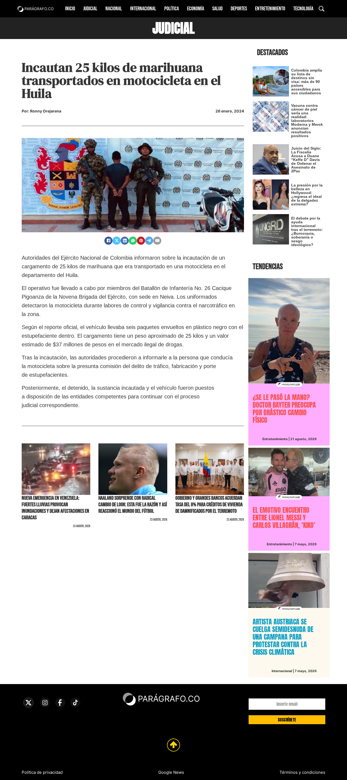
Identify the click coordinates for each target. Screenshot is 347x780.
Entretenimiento (270, 8)
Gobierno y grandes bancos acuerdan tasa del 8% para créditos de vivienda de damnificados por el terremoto (209, 504)
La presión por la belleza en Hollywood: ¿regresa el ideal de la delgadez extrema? (307, 194)
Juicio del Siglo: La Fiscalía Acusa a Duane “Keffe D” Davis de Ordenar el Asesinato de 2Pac (306, 159)
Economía (195, 8)
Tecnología (303, 8)
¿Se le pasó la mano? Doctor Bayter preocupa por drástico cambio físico (284, 408)
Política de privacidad (42, 772)
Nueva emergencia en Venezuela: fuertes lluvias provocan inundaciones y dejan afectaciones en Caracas (55, 508)
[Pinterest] (141, 241)
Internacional (143, 8)
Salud (217, 8)
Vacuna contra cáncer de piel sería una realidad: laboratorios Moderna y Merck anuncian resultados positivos (307, 120)
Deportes (239, 8)
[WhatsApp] (133, 241)
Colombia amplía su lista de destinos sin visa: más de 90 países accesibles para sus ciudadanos (306, 81)
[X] (117, 241)
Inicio (70, 8)
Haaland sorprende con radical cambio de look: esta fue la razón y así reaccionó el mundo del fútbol (132, 504)
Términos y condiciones (302, 772)
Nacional (113, 8)
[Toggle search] (321, 8)
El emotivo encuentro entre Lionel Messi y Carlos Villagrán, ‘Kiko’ (284, 517)
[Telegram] (149, 241)
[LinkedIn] (125, 241)
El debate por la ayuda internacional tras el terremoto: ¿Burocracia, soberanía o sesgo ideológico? (307, 231)
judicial (173, 28)
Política (171, 8)
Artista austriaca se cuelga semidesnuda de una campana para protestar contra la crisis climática (283, 637)
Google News (171, 772)
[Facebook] (108, 241)
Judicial (90, 8)
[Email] (157, 241)
